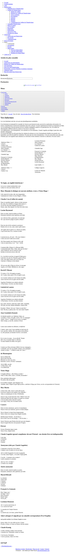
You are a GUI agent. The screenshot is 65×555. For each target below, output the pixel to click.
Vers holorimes (8, 65)
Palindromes (7, 97)
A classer (3, 110)
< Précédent (4, 546)
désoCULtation (11, 25)
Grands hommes (8, 4)
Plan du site (36, 549)
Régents (13, 19)
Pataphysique (7, 7)
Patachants (10, 28)
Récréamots (7, 100)
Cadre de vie (7, 54)
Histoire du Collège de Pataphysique (14, 64)
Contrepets (7, 95)
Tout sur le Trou (11, 31)
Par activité (10, 37)
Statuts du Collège (16, 11)
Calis (5, 5)
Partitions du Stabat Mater (18, 53)
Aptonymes (7, 34)
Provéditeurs (14, 16)
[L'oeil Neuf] (38, 85)
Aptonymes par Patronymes (14, 36)
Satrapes (13, 18)
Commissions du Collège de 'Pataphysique (22, 22)
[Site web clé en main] (29, 85)
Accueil (6, 2)
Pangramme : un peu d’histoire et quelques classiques (18, 69)
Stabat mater (10, 48)
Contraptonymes (11, 39)
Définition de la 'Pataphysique (15, 8)
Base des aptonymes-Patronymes (13, 72)
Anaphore (7, 104)
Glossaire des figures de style (10, 101)
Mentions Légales (20, 549)
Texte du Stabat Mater (17, 50)
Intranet (47, 549)
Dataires (13, 21)
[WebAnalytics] (4, 553)
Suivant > (9, 546)
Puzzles (9, 47)
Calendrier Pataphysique (13, 24)
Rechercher (4, 78)
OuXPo (6, 94)
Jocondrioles (10, 45)
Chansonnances (8, 103)
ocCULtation (10, 27)
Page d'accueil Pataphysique (11, 67)
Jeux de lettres (4, 107)
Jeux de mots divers (9, 98)
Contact (42, 549)
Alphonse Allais (8, 70)
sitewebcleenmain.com (43, 550)
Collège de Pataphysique (14, 10)
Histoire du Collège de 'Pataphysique (21, 13)
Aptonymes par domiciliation (12, 62)
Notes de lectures (8, 40)
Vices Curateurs (15, 14)
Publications (10, 30)
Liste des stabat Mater (16, 51)
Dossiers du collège (12, 33)
